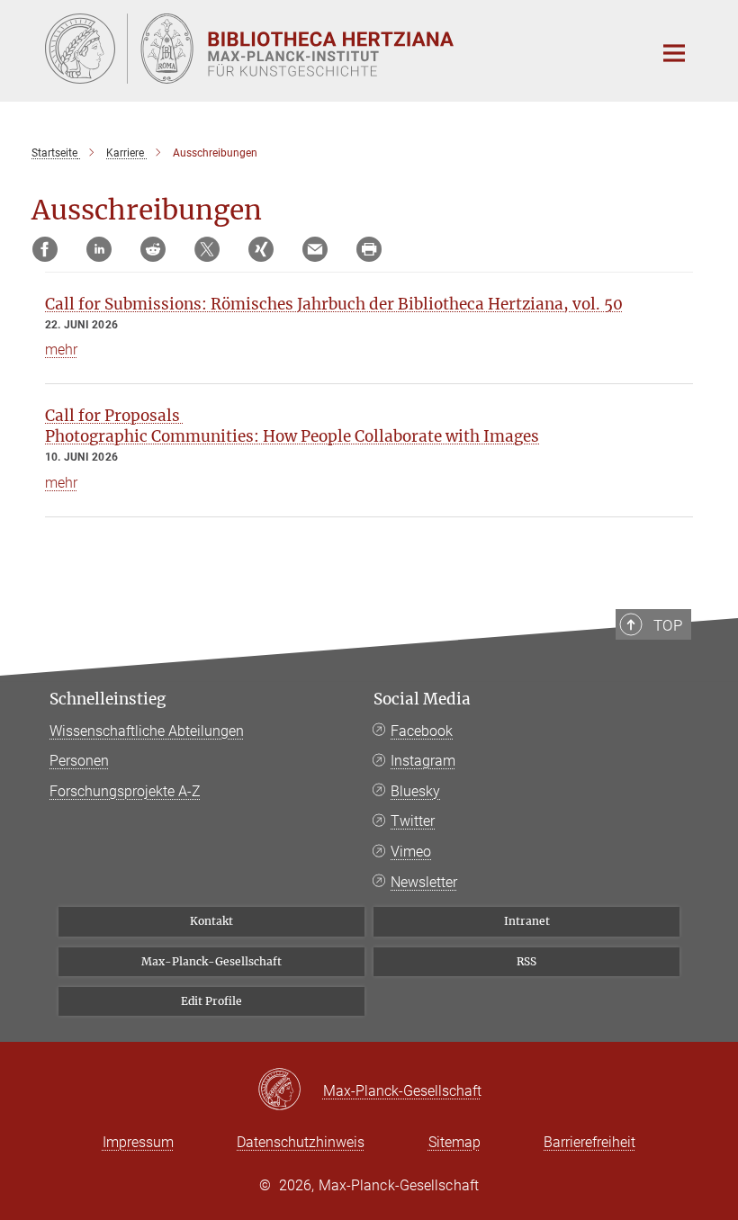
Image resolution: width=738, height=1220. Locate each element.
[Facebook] (45, 249)
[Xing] (261, 249)
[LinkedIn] (99, 249)
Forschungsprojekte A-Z (125, 791)
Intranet (527, 921)
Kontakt (211, 921)
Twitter (413, 821)
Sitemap (454, 1142)
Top (667, 625)
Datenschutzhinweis (300, 1142)
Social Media (422, 699)
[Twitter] (207, 249)
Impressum (138, 1142)
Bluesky (415, 791)
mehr (61, 349)
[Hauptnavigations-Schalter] (674, 53)
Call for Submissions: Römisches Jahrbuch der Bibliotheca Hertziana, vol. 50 (334, 304)
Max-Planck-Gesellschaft (211, 961)
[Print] (369, 249)
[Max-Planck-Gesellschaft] (290, 1090)
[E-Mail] (315, 249)
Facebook (422, 731)
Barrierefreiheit (589, 1142)
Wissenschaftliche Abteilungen (147, 731)
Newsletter (424, 882)
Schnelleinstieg (108, 699)
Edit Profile (211, 1001)
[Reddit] (153, 249)
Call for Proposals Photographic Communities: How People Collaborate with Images (292, 426)
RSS (526, 961)
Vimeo (411, 851)
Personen (79, 760)
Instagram (423, 760)
